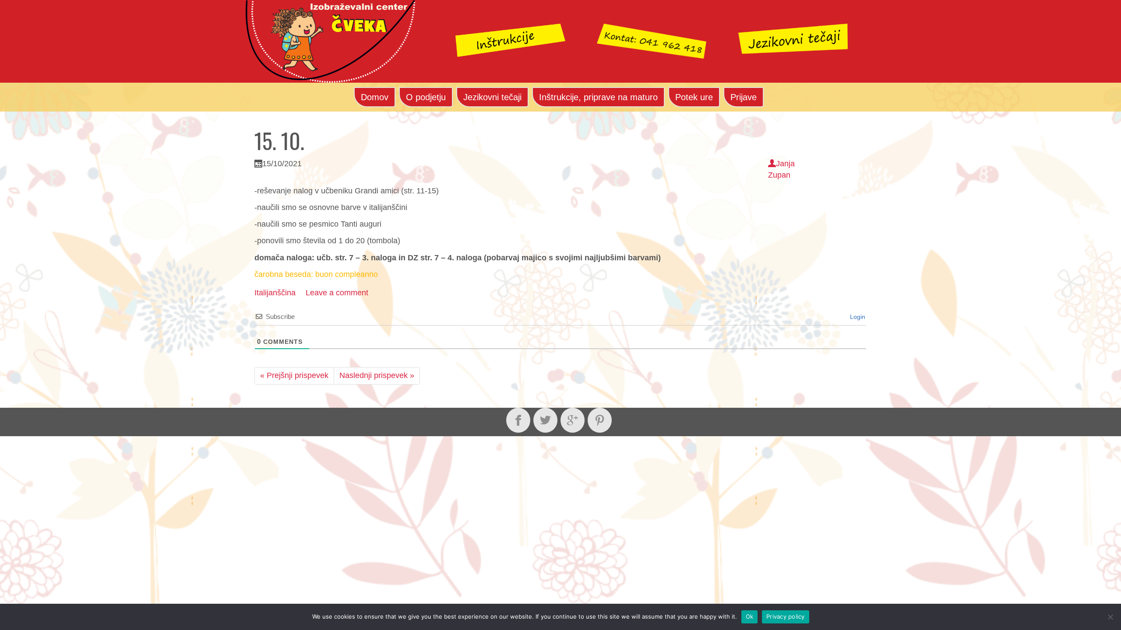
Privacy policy (785, 616)
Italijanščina (275, 292)
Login (856, 316)
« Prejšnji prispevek (294, 375)
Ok (750, 616)
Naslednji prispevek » (376, 375)
